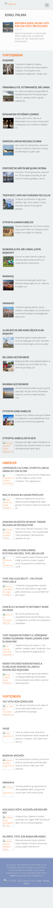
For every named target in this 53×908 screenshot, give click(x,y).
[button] (47, 5)
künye (39, 880)
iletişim (13, 875)
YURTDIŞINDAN (12, 55)
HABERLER (9, 463)
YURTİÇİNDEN (11, 696)
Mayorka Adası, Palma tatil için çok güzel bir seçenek (32, 24)
